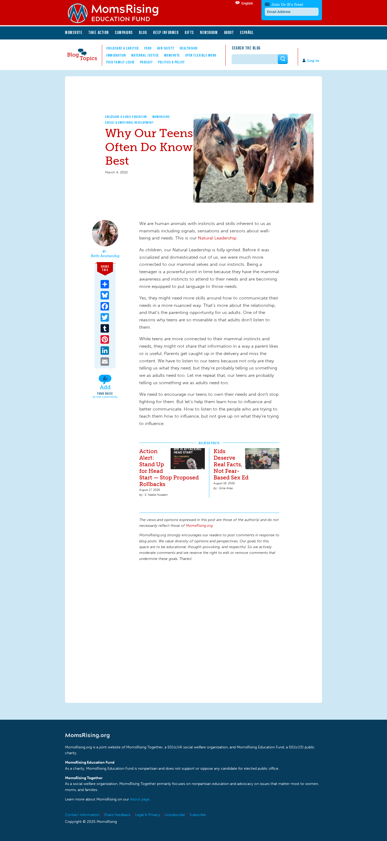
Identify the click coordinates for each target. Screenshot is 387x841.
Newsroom (209, 32)
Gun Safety (166, 48)
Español (247, 32)
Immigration (116, 55)
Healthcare (189, 48)
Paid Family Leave (120, 62)
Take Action (98, 32)
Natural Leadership (217, 238)
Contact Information (82, 815)
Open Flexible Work (201, 55)
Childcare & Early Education (126, 117)
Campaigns (124, 32)
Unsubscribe (175, 815)
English (247, 3)
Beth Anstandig (105, 256)
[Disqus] (209, 631)
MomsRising (161, 117)
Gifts (189, 32)
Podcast (146, 62)
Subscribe (198, 815)
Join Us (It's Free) (287, 4)
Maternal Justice (145, 55)
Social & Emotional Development (129, 122)
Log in (313, 60)
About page (140, 799)
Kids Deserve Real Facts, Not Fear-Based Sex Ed (231, 464)
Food (148, 48)
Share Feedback (117, 815)
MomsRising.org (116, 13)
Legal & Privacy (147, 815)
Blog (143, 32)
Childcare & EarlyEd (122, 48)
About (229, 32)
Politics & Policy (171, 62)
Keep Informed (166, 32)
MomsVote (73, 32)
